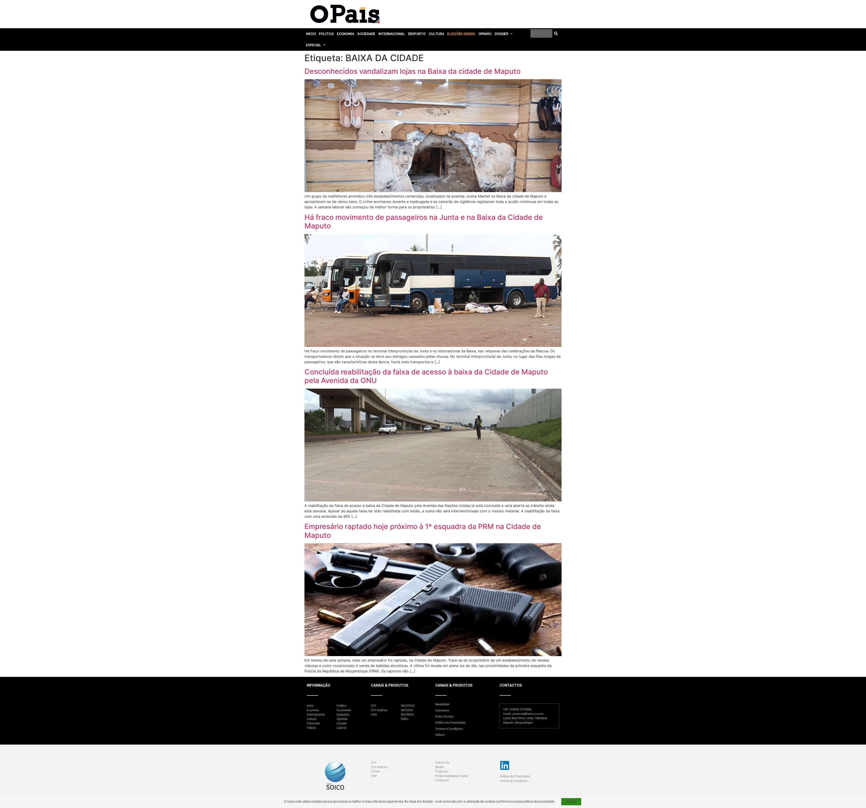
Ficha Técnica (444, 716)
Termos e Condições (449, 729)
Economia (345, 34)
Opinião (484, 34)
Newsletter (442, 704)
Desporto (417, 34)
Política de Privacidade (450, 722)
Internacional (391, 34)
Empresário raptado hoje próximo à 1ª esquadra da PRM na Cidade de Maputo (422, 530)
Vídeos (440, 735)
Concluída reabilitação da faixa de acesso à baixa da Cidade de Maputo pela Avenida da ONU (426, 376)
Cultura (436, 34)
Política (326, 34)
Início (311, 34)
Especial (313, 45)
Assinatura (442, 710)
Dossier (501, 34)
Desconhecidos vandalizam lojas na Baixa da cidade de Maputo (412, 71)
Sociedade (366, 34)
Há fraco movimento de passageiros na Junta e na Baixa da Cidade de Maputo (423, 221)
